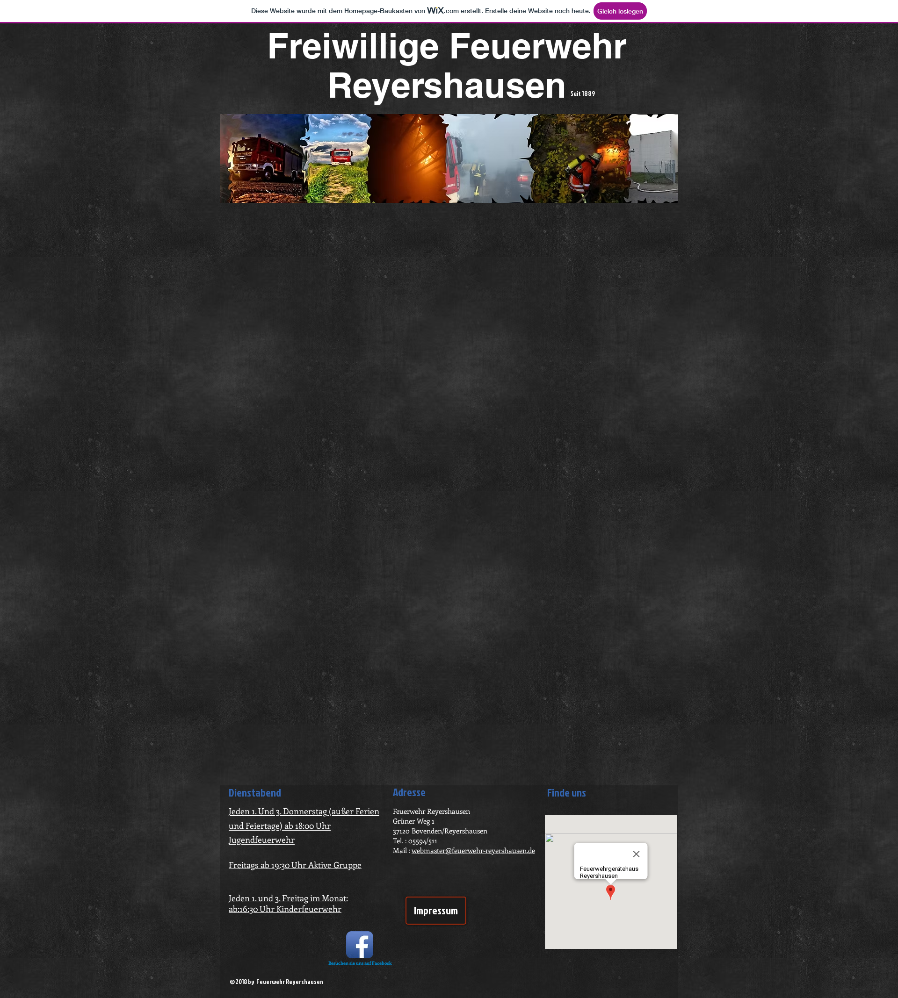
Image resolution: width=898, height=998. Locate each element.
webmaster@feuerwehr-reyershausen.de (473, 850)
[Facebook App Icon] (359, 944)
